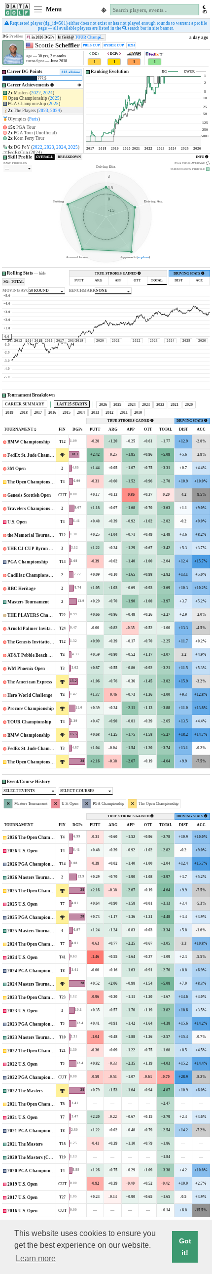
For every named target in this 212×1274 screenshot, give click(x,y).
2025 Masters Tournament (33, 930)
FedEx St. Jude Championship (37, 455)
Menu (53, 9)
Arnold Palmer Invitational (35, 628)
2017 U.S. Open (22, 1197)
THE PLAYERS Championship (38, 615)
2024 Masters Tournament (33, 984)
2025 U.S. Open (22, 904)
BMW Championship (28, 441)
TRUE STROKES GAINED (116, 274)
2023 (43, 110)
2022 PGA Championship (33, 1077)
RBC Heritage (21, 588)
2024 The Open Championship (37, 944)
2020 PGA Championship (33, 1170)
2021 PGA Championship (33, 1130)
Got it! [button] (185, 1247)
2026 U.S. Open (22, 850)
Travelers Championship (32, 508)
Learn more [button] (36, 1258)
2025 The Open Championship (37, 890)
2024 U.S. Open (22, 957)
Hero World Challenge (29, 695)
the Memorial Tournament (34, 535)
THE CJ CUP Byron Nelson (35, 548)
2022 (36, 92)
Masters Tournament (28, 601)
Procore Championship (30, 708)
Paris (33, 119)
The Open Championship (32, 481)
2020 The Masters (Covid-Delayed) (42, 1157)
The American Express (29, 681)
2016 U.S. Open (22, 1210)
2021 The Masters (25, 1144)
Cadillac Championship (31, 575)
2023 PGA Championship (33, 1024)
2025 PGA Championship (33, 917)
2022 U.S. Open (22, 1064)
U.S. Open (17, 521)
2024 (48, 92)
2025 (55, 98)
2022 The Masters (25, 1090)
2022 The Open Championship (37, 1050)
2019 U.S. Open (22, 1184)
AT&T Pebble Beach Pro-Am (36, 655)
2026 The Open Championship (37, 837)
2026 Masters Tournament (33, 877)
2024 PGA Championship (33, 970)
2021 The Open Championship (37, 1104)
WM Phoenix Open (26, 668)
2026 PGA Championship (33, 864)
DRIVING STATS (187, 274)
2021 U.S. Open (22, 1117)
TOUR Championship (93, 37)
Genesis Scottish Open (29, 495)
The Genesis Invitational (31, 641)
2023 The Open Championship (37, 997)
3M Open (16, 468)
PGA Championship (27, 561)
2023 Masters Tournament (33, 1037)
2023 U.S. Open (22, 1010)
